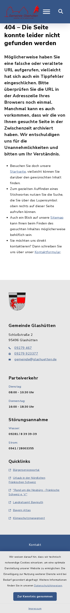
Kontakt (35, 545)
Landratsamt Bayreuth (28, 502)
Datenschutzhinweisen (48, 585)
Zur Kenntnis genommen (35, 596)
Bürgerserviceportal (26, 470)
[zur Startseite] (22, 11)
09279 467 (23, 348)
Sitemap (57, 217)
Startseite (18, 171)
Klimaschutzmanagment (29, 518)
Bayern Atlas (22, 510)
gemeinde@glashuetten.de (35, 359)
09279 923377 (26, 353)
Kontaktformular (48, 252)
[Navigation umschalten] (46, 12)
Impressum (35, 608)
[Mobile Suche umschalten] (61, 11)
